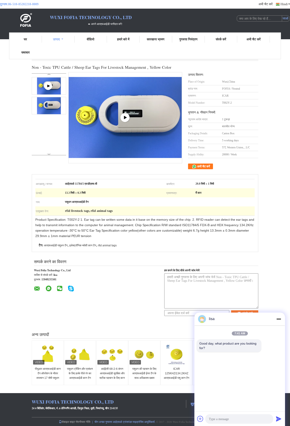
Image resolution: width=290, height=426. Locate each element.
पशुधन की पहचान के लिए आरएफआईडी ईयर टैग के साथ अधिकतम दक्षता (144, 373)
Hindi (284, 4)
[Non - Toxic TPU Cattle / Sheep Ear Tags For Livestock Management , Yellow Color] (49, 105)
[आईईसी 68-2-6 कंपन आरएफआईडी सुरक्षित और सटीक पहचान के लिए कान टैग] (112, 354)
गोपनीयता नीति (83, 422)
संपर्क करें (221, 39)
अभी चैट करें (266, 4)
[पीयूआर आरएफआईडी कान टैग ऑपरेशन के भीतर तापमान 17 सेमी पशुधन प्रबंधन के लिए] (48, 354)
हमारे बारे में (123, 39)
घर (25, 39)
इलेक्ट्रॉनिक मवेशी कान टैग (82, 245)
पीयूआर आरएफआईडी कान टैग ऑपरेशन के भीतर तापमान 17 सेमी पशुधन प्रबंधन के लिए (48, 375)
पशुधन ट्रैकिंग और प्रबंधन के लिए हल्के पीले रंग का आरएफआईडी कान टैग (80, 373)
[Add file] (200, 419)
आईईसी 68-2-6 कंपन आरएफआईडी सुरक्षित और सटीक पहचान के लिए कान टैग (112, 375)
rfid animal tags (107, 245)
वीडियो (90, 39)
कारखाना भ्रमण (155, 39)
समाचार (25, 52)
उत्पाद (56, 39)
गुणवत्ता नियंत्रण (188, 39)
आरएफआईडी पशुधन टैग (56, 245)
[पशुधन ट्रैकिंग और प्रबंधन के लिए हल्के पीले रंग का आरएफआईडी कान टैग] (80, 354)
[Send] (278, 419)
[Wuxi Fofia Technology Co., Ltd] (25, 20)
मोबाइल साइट (68, 422)
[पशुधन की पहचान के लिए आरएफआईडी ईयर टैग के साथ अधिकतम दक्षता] (144, 354)
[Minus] (278, 319)
